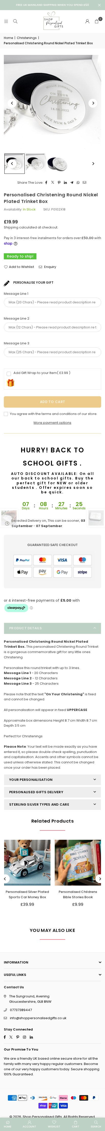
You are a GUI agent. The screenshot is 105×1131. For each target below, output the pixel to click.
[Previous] (12, 103)
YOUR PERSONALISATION (30, 779)
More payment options (52, 422)
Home (8, 38)
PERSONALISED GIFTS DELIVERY (36, 792)
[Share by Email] (85, 182)
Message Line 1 (16, 293)
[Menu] (6, 21)
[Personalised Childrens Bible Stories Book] (78, 863)
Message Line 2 (16, 318)
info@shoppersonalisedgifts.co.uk (38, 1018)
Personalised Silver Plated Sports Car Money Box (27, 894)
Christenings (27, 38)
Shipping (11, 227)
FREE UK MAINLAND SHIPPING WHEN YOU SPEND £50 (52, 5)
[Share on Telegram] (72, 182)
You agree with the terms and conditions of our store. (53, 413)
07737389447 (21, 1010)
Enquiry (49, 266)
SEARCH (96, 1126)
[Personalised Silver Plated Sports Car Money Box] (27, 863)
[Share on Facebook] (46, 182)
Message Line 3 (16, 343)
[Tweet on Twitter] (53, 182)
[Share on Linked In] (66, 182)
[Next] (92, 103)
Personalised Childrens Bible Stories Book (78, 894)
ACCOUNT (29, 1126)
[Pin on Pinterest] (59, 182)
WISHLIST (54, 1126)
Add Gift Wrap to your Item (42, 372)
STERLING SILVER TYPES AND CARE (39, 804)
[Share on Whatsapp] (78, 182)
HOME (7, 1126)
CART (75, 1126)
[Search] (15, 21)
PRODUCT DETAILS (25, 628)
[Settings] (87, 21)
